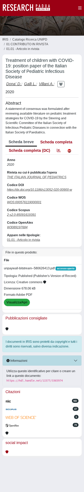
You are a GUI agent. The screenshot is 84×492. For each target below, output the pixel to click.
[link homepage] (28, 8)
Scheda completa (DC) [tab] (29, 150)
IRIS (5, 39)
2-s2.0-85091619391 (21, 214)
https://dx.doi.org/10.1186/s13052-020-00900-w (39, 189)
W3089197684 (17, 227)
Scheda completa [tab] (56, 142)
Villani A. (46, 84)
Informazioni (18, 360)
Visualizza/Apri (16, 302)
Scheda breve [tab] (21, 142)
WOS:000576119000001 (24, 202)
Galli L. (30, 84)
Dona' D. (13, 84)
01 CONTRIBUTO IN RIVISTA (27, 44)
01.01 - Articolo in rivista (22, 49)
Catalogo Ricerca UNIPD (29, 39)
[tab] (59, 150)
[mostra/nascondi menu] (80, 8)
